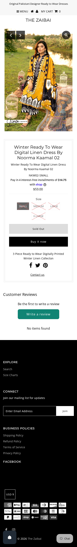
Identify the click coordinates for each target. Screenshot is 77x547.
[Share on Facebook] (30, 266)
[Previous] (11, 35)
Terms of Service (14, 447)
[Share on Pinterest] (45, 266)
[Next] (20, 35)
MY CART (51, 11)
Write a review (38, 314)
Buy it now (38, 241)
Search (7, 369)
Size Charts (10, 375)
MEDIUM (38, 206)
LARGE (54, 206)
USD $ (10, 494)
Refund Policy (12, 441)
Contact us (37, 275)
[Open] (9, 537)
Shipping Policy (13, 435)
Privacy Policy (12, 453)
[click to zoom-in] (66, 35)
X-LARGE (38, 216)
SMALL (23, 206)
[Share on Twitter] (37, 266)
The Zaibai (38, 20)
